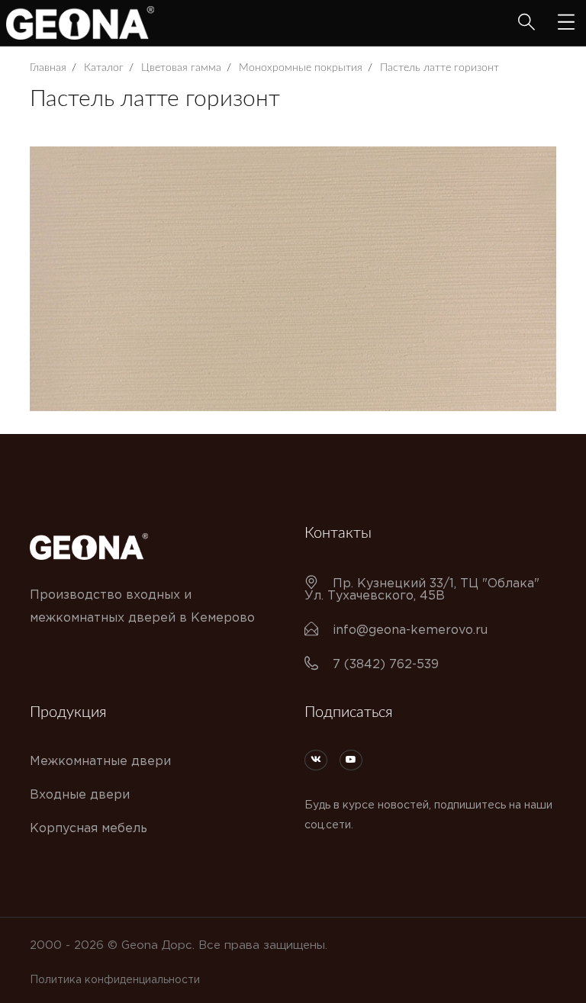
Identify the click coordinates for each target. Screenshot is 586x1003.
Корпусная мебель (88, 828)
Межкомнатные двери (100, 761)
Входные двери (80, 795)
